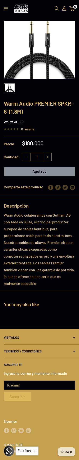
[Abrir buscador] (57, 8)
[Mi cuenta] (64, 8)
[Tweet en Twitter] (65, 187)
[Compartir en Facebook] (50, 187)
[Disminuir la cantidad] (26, 157)
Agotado (39, 171)
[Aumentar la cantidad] (47, 157)
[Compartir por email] (72, 187)
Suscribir (17, 396)
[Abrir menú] (6, 8)
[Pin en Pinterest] (58, 187)
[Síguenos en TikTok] (28, 430)
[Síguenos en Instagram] (13, 430)
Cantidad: (12, 157)
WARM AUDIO (14, 122)
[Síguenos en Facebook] (6, 430)
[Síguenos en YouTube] (21, 430)
